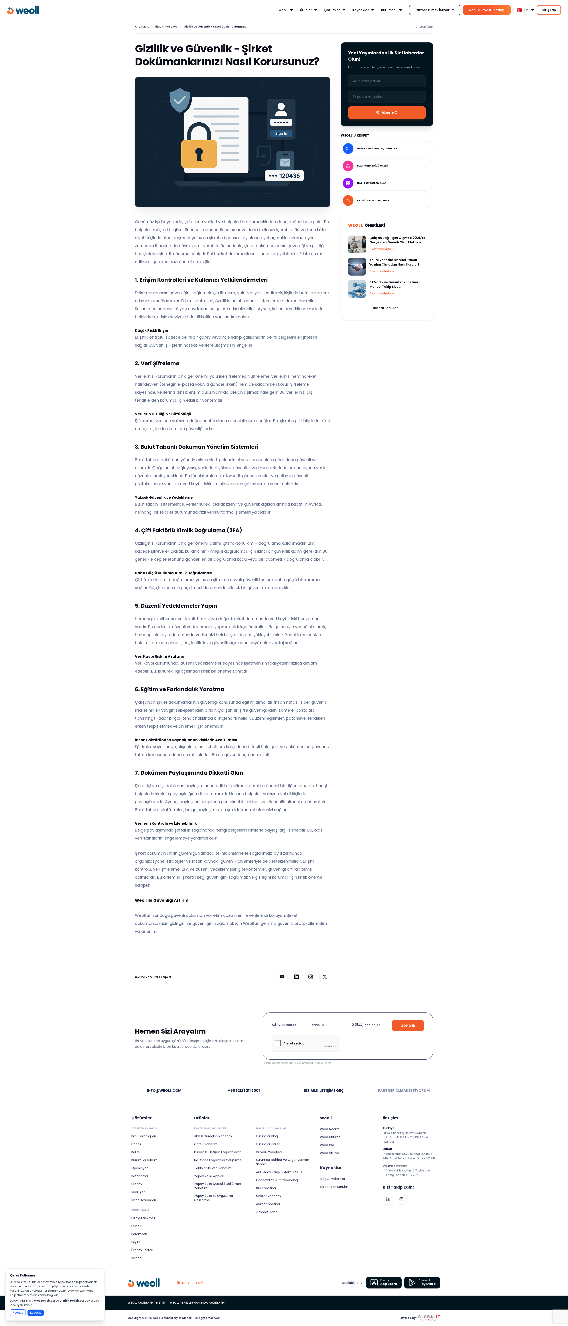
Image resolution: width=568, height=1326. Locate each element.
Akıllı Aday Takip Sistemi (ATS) (279, 1172)
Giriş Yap (549, 10)
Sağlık (135, 1242)
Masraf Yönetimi (269, 1196)
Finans (136, 1144)
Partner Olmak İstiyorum (435, 10)
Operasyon (139, 1168)
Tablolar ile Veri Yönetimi (213, 1168)
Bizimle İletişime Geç (324, 1090)
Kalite (135, 1152)
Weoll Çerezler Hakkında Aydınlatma (198, 1302)
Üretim (136, 1184)
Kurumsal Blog (267, 1136)
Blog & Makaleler (166, 26)
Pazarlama (139, 1176)
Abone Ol (390, 112)
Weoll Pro (327, 1145)
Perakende (139, 1234)
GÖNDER (408, 1025)
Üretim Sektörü (142, 1250)
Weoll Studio (329, 1153)
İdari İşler (138, 1192)
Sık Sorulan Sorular (334, 1187)
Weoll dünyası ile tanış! (486, 10)
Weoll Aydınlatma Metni (146, 1302)
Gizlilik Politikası (71, 1300)
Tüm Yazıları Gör (384, 308)
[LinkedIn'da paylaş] (296, 976)
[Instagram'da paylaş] (310, 976)
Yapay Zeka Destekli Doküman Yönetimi (217, 1185)
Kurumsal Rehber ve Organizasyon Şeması (282, 1161)
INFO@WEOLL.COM (164, 1090)
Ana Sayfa (142, 26)
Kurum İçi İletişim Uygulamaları (217, 1152)
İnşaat (136, 1258)
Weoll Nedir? (329, 1129)
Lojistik (136, 1226)
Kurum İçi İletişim (144, 1160)
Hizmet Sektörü (143, 1218)
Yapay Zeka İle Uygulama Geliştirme (213, 1197)
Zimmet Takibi (267, 1212)
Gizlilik (319, 1063)
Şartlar (328, 1063)
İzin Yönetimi (266, 1188)
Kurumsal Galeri (268, 1144)
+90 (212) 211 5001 (244, 1090)
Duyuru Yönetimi (269, 1152)
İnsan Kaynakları (143, 1200)
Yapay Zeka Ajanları (209, 1176)
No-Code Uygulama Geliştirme (218, 1160)
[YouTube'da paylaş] (282, 976)
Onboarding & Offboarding (277, 1180)
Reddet (18, 1312)
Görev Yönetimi (206, 1144)
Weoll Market (330, 1137)
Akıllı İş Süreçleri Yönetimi (213, 1136)
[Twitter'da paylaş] (325, 976)
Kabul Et (35, 1312)
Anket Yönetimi (268, 1204)
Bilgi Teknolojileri (143, 1136)
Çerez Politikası (43, 1300)
